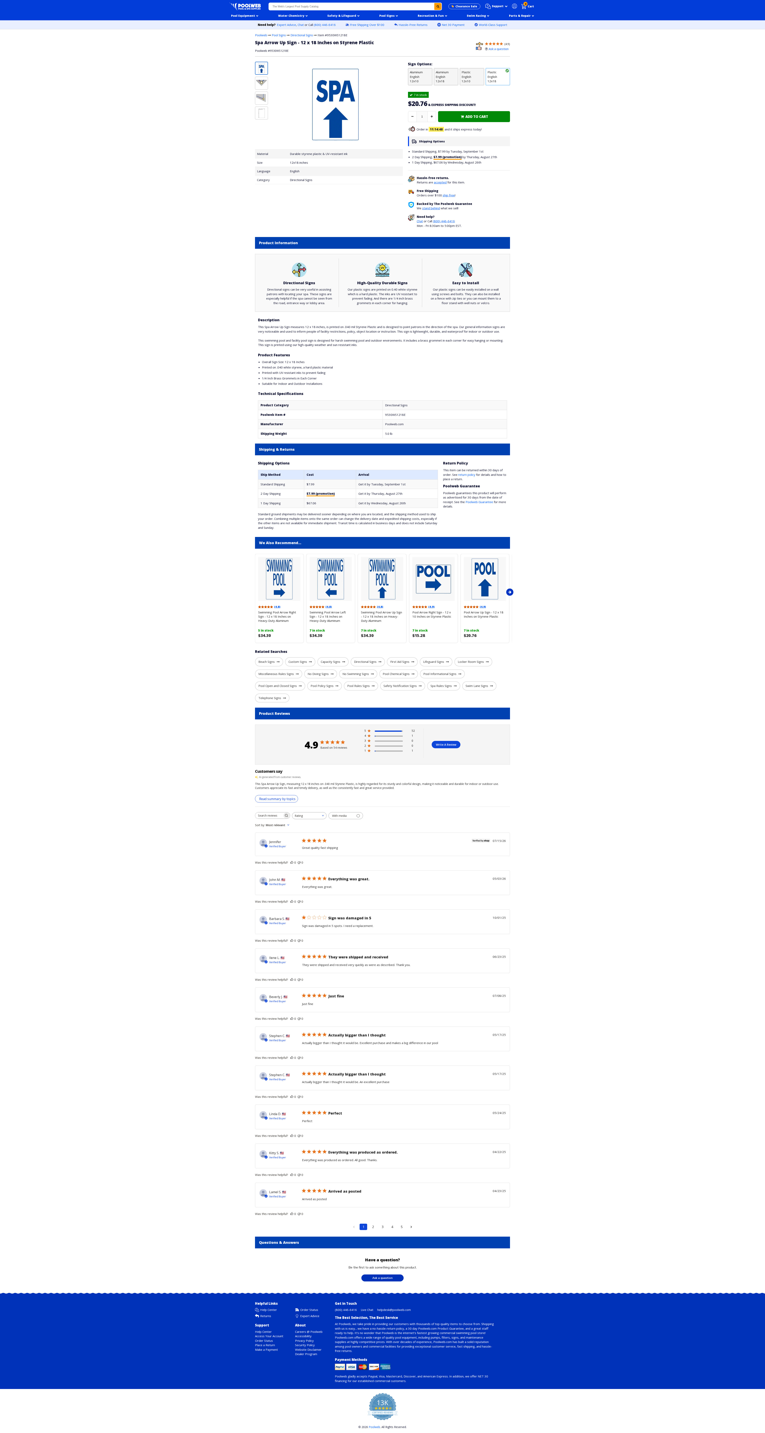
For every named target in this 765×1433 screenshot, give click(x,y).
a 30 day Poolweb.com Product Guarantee (435, 1328)
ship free (449, 195)
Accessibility (303, 1336)
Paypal (372, 1376)
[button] (496, 6)
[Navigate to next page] (411, 1227)
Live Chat (367, 1310)
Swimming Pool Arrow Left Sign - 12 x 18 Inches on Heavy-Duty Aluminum (328, 616)
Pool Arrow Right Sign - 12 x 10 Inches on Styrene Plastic (431, 614)
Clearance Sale (466, 6)
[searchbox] (269, 815)
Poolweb (261, 35)
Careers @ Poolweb (309, 1332)
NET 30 (483, 1376)
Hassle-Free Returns (413, 25)
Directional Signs (301, 35)
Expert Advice (286, 25)
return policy (466, 475)
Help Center (268, 1310)
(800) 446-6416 (325, 25)
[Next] (510, 592)
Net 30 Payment (453, 25)
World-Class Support (493, 25)
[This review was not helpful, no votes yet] (299, 862)
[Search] (437, 6)
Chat (301, 25)
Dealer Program (306, 1354)
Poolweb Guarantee (479, 502)
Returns (265, 1316)
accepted (440, 182)
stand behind (431, 208)
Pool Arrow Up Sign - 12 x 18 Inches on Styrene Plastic (483, 614)
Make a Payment (266, 1350)
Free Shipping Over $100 (367, 25)
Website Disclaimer (308, 1350)
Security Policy (305, 1345)
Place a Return (265, 1345)
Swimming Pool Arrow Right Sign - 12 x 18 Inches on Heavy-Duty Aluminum (277, 616)
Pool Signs (279, 35)
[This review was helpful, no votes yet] (291, 862)
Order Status (309, 1310)
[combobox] (355, 6)
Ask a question (499, 49)
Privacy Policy (304, 1341)
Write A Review (446, 744)
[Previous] (254, 592)
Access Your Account (269, 1336)
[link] (474, 116)
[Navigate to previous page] (354, 1227)
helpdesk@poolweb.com (394, 1310)
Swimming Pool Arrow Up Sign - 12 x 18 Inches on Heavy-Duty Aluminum (381, 616)
